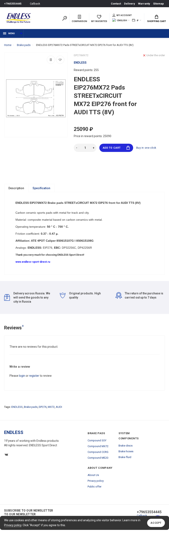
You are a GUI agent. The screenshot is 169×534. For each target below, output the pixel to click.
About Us (93, 475)
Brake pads (31, 406)
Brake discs (126, 445)
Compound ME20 (98, 457)
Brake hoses (126, 451)
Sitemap (158, 3)
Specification (41, 188)
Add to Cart (112, 147)
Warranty (144, 3)
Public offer (94, 486)
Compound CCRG (98, 452)
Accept (156, 522)
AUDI (59, 406)
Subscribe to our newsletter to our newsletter (28, 512)
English (122, 20)
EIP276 (43, 406)
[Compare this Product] (51, 60)
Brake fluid (125, 457)
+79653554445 (12, 3)
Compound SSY (97, 440)
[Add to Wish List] (60, 60)
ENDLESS (17, 406)
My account (124, 15)
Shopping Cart (156, 21)
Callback (35, 3)
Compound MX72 (98, 446)
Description (16, 188)
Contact (116, 3)
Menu (11, 33)
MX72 (51, 406)
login (22, 375)
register (34, 375)
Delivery (129, 3)
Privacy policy (12, 525)
